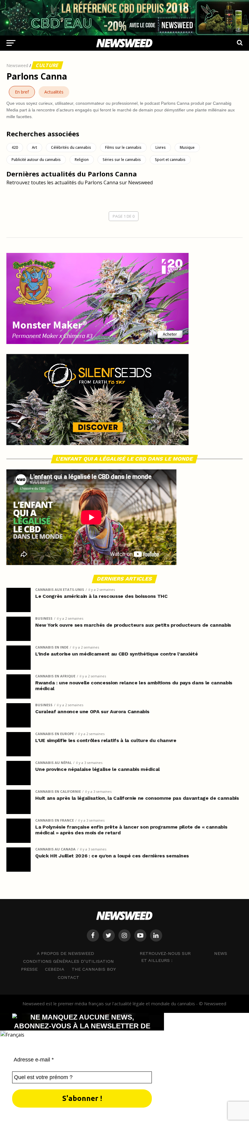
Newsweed (17, 65)
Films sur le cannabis (123, 147)
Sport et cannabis (170, 159)
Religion (82, 159)
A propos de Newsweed (65, 953)
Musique (187, 147)
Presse (29, 969)
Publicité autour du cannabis (36, 159)
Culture (47, 65)
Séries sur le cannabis (122, 159)
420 (15, 147)
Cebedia (54, 969)
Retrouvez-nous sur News (183, 953)
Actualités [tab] (53, 92)
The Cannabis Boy (94, 969)
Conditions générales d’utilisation (68, 961)
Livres (160, 147)
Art (34, 147)
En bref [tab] (22, 92)
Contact (68, 977)
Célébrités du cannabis (71, 147)
